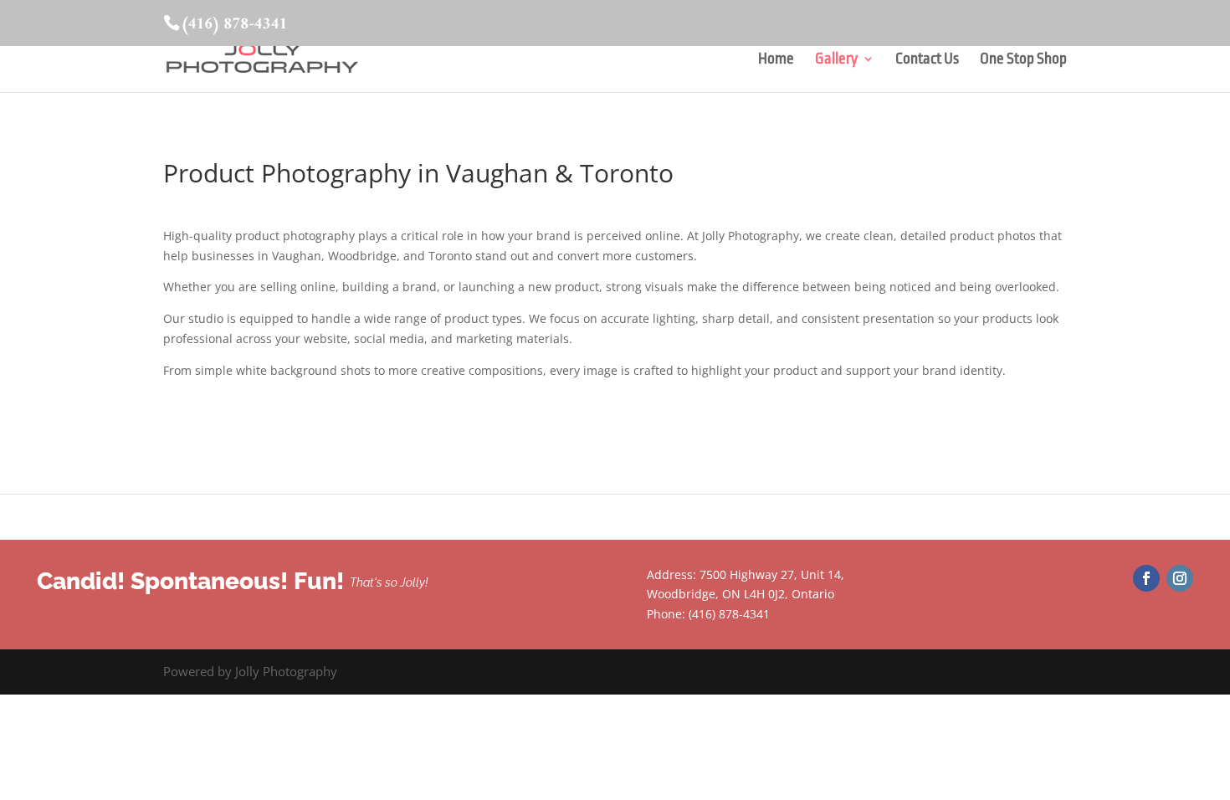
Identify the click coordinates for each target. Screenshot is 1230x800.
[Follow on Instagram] (1179, 578)
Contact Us (927, 60)
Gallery (836, 60)
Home (776, 60)
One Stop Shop (1023, 60)
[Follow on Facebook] (1146, 578)
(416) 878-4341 (234, 24)
